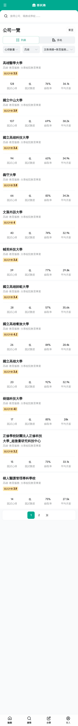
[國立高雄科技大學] (39, 150)
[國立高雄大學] (39, 374)
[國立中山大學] (39, 113)
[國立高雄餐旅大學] (39, 336)
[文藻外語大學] (39, 224)
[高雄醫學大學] (39, 75)
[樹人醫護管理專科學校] (39, 491)
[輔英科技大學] (39, 262)
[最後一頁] (47, 515)
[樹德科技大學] (39, 411)
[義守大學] (39, 187)
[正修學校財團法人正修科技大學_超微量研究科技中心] (39, 450)
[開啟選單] (5, 5)
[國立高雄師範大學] (39, 299)
